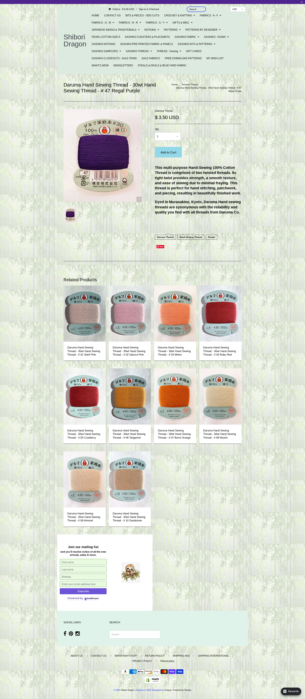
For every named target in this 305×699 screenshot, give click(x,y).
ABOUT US (77, 655)
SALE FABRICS (151, 58)
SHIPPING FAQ (181, 655)
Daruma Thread (190, 84)
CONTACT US (112, 15)
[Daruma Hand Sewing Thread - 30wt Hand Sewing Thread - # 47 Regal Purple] (70, 215)
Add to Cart (168, 152)
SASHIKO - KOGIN (215, 37)
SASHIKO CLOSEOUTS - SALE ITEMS (114, 58)
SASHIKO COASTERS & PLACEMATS (147, 37)
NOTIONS (150, 29)
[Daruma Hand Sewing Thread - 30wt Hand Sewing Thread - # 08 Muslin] (220, 396)
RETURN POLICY (155, 655)
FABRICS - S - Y (155, 22)
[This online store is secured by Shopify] (152, 679)
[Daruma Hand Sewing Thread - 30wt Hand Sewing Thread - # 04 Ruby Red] (220, 313)
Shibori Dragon (75, 40)
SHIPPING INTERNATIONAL (213, 655)
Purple (211, 237)
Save (162, 246)
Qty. (157, 129)
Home (175, 84)
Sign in (142, 9)
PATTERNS (171, 29)
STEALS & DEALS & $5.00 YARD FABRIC (162, 65)
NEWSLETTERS (123, 65)
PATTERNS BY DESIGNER (201, 29)
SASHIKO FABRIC (185, 37)
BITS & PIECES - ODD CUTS (142, 15)
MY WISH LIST (215, 58)
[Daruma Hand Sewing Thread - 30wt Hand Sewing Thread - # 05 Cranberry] (85, 396)
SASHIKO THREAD (137, 51)
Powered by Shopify (182, 690)
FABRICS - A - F (209, 15)
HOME (95, 15)
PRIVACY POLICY (142, 661)
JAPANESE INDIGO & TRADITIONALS (114, 29)
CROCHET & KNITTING (178, 15)
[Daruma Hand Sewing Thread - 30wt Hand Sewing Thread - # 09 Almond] (85, 479)
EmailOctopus (92, 598)
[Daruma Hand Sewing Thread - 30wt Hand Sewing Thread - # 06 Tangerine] (130, 396)
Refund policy (167, 661)
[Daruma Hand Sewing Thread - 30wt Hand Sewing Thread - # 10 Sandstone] (130, 479)
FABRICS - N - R (128, 22)
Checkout (154, 9)
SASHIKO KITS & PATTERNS (195, 44)
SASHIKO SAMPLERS (105, 51)
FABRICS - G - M (101, 22)
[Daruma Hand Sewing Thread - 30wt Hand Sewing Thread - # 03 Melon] (175, 313)
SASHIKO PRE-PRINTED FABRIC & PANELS (146, 44)
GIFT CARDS (194, 51)
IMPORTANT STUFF (126, 655)
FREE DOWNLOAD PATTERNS (183, 58)
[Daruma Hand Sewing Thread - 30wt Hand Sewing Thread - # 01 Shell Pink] (85, 313)
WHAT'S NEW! (100, 65)
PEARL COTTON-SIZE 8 (106, 37)
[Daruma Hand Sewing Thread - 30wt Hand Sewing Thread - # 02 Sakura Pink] (130, 313)
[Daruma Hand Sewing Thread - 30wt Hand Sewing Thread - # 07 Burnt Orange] (175, 396)
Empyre (168, 690)
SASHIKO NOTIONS (103, 44)
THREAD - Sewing (167, 51)
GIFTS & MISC (181, 22)
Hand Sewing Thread (191, 237)
